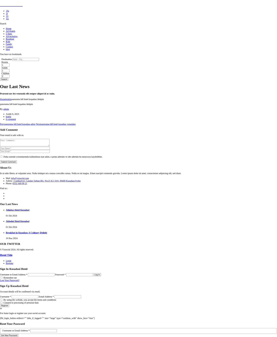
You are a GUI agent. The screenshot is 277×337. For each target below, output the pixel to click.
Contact (9, 46)
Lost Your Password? (9, 280)
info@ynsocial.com (20, 178)
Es (7, 18)
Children (5, 73)
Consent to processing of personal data (21, 302)
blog (8, 49)
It (7, 13)
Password (60, 274)
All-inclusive (11, 36)
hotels (8, 99)
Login (8, 260)
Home (8, 28)
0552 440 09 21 (20, 183)
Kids (8, 41)
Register (9, 263)
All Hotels (10, 31)
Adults (4, 68)
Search (4, 79)
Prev (17, 124)
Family (9, 44)
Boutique (10, 39)
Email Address (46, 296)
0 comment (11, 119)
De (7, 11)
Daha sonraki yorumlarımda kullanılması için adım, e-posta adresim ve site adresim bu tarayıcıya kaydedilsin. (52, 157)
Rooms (4, 62)
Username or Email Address (13, 274)
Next (56, 124)
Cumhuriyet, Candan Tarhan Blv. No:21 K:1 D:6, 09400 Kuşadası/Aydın (47, 181)
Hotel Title (6, 255)
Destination (6, 59)
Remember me (10, 278)
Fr (7, 16)
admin (6, 109)
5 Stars (9, 33)
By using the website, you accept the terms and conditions (29, 300)
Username (5, 296)
